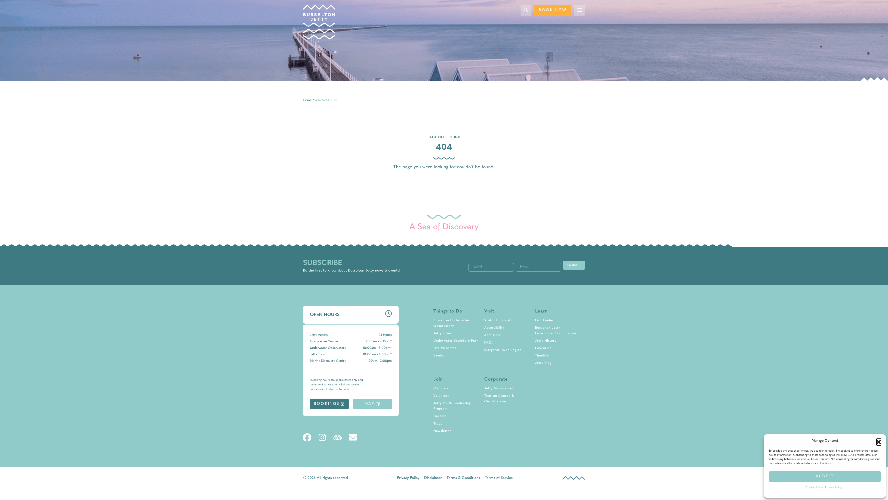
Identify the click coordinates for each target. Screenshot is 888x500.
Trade (438, 423)
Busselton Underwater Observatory (451, 323)
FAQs (488, 342)
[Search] (526, 10)
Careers (440, 416)
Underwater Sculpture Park (455, 341)
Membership (443, 388)
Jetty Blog (543, 363)
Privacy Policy (833, 487)
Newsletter (442, 431)
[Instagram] (322, 437)
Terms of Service (499, 478)
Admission (492, 335)
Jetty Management (499, 388)
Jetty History (546, 341)
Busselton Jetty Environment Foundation (555, 330)
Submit (574, 265)
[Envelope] (353, 437)
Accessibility (494, 328)
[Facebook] (307, 437)
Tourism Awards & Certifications (499, 398)
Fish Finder (544, 320)
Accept (825, 476)
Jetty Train (442, 333)
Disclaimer (433, 478)
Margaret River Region (502, 350)
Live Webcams (444, 348)
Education (543, 348)
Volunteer (441, 396)
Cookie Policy (814, 487)
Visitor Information (500, 320)
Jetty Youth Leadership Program (452, 406)
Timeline (542, 355)
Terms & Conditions (463, 478)
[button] (878, 441)
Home (307, 100)
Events (438, 355)
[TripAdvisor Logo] (337, 437)
